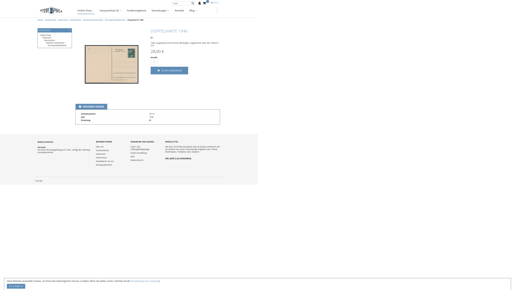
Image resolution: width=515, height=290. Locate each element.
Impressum (101, 154)
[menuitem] (86, 10)
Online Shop (50, 20)
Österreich (63, 20)
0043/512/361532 (45, 142)
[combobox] (184, 3)
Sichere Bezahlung (139, 153)
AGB (133, 156)
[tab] (91, 106)
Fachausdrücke (102, 150)
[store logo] (51, 11)
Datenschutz (101, 157)
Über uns (100, 146)
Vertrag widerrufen (104, 165)
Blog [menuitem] (192, 10)
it (218, 2)
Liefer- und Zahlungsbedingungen (140, 148)
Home (40, 20)
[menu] (146, 10)
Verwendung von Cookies (144, 281)
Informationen (93, 106)
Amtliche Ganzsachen (93, 20)
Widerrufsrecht (137, 160)
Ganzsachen (75, 20)
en (215, 2)
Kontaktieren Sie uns (105, 161)
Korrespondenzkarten (115, 20)
